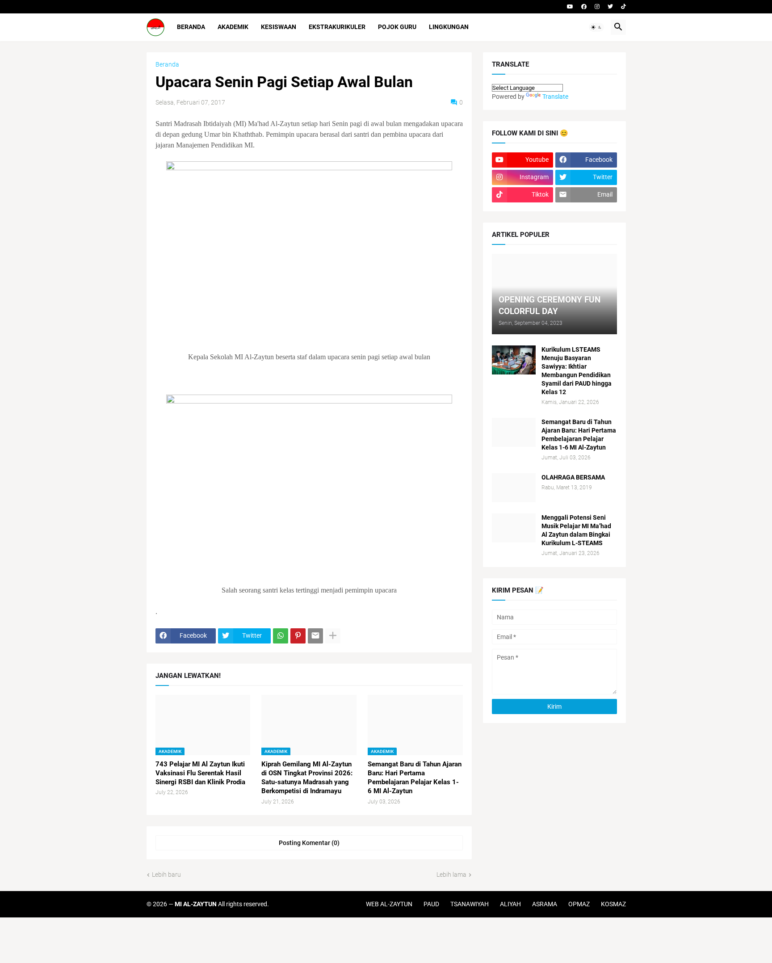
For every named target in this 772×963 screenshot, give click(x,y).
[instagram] (597, 6)
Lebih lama (451, 874)
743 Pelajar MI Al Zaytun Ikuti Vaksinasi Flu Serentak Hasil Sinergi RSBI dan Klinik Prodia (200, 773)
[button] (596, 27)
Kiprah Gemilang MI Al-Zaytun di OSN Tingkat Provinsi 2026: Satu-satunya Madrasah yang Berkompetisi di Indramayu (306, 777)
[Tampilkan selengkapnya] (332, 635)
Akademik (233, 26)
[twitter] (610, 6)
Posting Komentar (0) (309, 842)
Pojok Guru (397, 26)
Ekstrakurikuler (337, 26)
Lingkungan (449, 26)
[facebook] (584, 6)
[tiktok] (623, 6)
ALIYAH (510, 904)
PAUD (431, 904)
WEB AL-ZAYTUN (389, 904)
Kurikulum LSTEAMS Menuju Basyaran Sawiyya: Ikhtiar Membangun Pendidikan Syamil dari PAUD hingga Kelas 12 (576, 370)
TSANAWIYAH (469, 904)
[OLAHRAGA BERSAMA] (514, 487)
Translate (555, 96)
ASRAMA (544, 904)
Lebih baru (166, 874)
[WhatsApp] (280, 635)
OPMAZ (579, 904)
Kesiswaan (278, 26)
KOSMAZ (613, 904)
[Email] (315, 635)
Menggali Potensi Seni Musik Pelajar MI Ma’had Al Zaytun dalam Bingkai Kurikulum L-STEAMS (576, 530)
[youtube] (570, 6)
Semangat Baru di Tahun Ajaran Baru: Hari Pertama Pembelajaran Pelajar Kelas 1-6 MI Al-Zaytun (415, 777)
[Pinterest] (298, 635)
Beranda (191, 26)
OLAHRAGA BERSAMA (573, 477)
